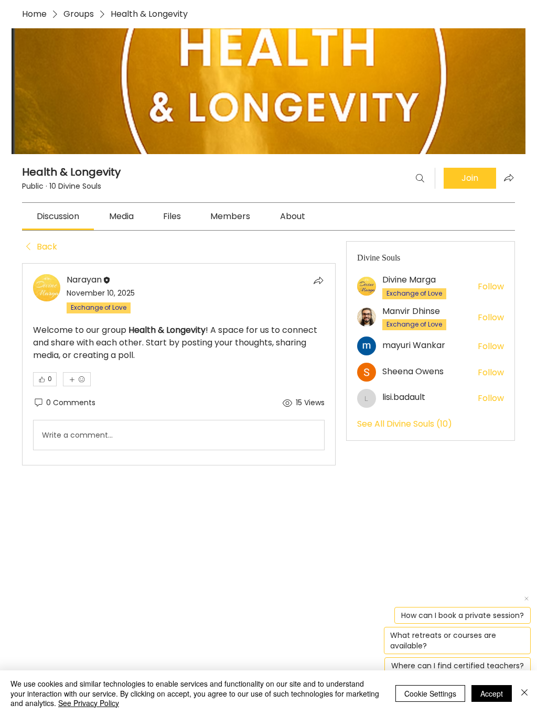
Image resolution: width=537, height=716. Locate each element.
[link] (58, 216)
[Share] (318, 280)
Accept (491, 693)
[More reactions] (77, 379)
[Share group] (508, 177)
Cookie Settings (430, 693)
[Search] (420, 178)
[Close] (524, 693)
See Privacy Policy (88, 703)
